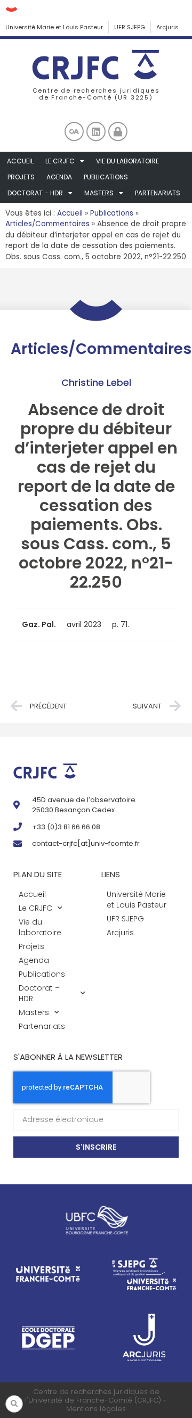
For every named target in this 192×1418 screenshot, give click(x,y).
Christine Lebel (96, 382)
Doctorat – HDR (35, 192)
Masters (99, 192)
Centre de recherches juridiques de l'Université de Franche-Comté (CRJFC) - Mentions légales (96, 1400)
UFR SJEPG (129, 27)
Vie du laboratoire (127, 161)
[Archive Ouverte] (74, 131)
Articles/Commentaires (47, 224)
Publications (106, 177)
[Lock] (117, 131)
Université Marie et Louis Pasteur (54, 27)
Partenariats (157, 192)
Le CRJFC (60, 161)
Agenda (59, 177)
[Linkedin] (96, 131)
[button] (14, 1404)
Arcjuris (167, 27)
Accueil (20, 161)
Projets (21, 177)
